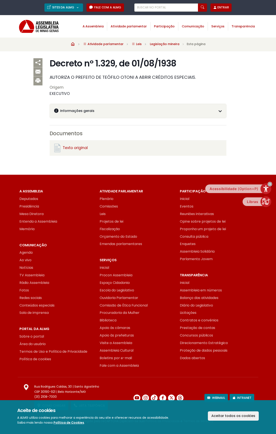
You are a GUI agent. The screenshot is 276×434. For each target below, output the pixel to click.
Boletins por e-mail (116, 357)
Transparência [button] (243, 26)
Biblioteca (108, 320)
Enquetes (188, 243)
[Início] (73, 43)
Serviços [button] (218, 26)
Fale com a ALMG (107, 7)
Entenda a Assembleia (38, 221)
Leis (103, 213)
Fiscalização (110, 228)
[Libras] (265, 201)
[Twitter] (171, 398)
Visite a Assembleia (116, 342)
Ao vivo (25, 260)
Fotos (24, 290)
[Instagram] (145, 398)
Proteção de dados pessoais (203, 350)
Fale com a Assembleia (119, 365)
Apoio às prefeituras (117, 335)
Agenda (26, 252)
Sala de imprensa (34, 312)
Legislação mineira (164, 44)
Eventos (186, 206)
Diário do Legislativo (196, 305)
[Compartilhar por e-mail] (37, 71)
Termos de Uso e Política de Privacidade (53, 351)
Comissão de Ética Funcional (124, 305)
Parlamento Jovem (196, 258)
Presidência (29, 206)
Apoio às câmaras (115, 327)
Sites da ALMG (63, 7)
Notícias (26, 267)
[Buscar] (202, 7)
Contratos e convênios (199, 320)
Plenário (106, 198)
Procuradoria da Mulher (120, 312)
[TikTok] (154, 398)
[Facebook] (162, 398)
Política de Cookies (68, 422)
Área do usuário (32, 343)
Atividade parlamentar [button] (129, 26)
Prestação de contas (197, 327)
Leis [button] (138, 44)
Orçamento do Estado (118, 236)
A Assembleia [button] (93, 26)
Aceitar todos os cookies (233, 415)
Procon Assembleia (116, 275)
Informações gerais (77, 110)
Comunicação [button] (193, 26)
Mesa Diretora (31, 213)
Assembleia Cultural (116, 350)
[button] (270, 184)
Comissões (109, 206)
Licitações (188, 312)
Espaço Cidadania (115, 282)
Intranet (244, 398)
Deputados (28, 198)
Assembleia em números (201, 290)
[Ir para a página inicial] (36, 26)
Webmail (218, 398)
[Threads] (180, 398)
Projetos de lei (111, 221)
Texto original (75, 147)
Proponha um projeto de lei (203, 228)
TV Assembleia (31, 275)
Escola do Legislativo (117, 290)
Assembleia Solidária (197, 251)
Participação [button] (164, 26)
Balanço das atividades (199, 297)
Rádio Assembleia (34, 282)
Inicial (184, 198)
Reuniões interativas (197, 213)
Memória (26, 228)
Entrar (223, 7)
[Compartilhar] (37, 62)
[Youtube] (136, 398)
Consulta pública (194, 236)
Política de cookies (35, 359)
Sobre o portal (31, 336)
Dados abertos (192, 357)
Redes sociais (30, 297)
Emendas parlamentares (121, 243)
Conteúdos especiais (37, 305)
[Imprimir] (37, 80)
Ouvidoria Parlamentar (119, 297)
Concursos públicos (196, 335)
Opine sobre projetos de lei (203, 221)
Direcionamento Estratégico (204, 342)
